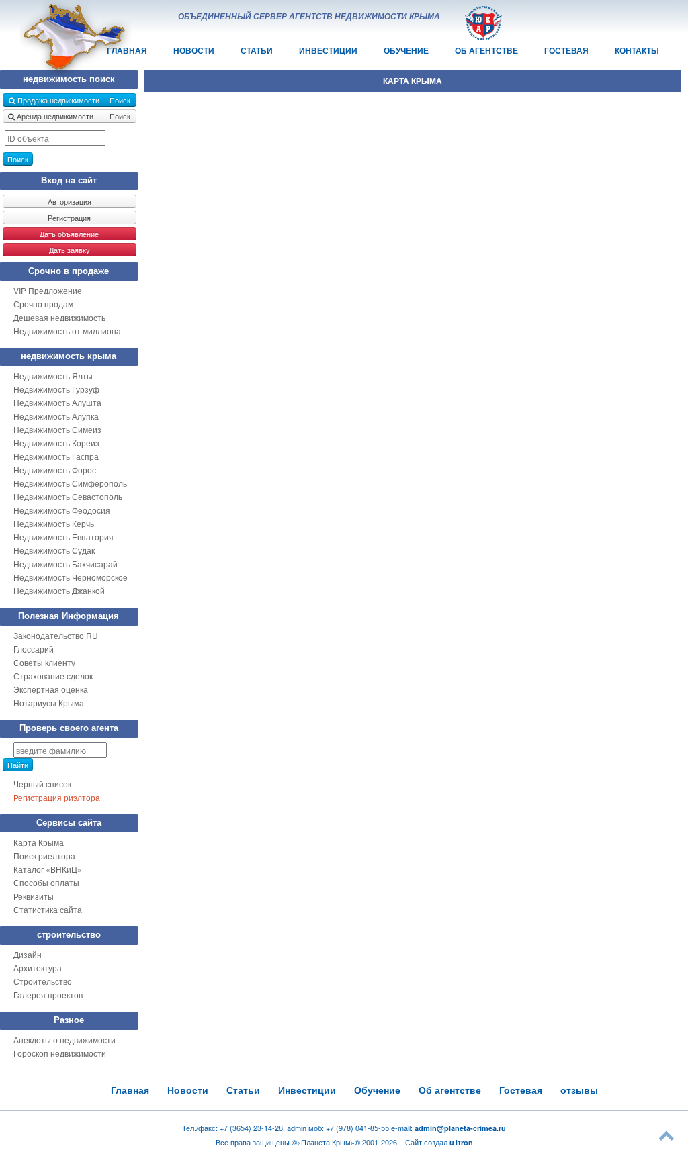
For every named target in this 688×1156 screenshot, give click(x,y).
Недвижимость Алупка (56, 416)
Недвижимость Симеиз (57, 429)
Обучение (406, 50)
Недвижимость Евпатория (63, 536)
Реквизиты (33, 896)
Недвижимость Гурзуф (56, 389)
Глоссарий (33, 649)
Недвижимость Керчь (53, 523)
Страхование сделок (53, 675)
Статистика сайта (47, 909)
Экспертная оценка (50, 689)
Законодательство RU (55, 635)
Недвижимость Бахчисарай (65, 563)
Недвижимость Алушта (57, 402)
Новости (193, 50)
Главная (130, 1090)
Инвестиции (328, 50)
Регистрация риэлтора (56, 797)
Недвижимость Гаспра (56, 456)
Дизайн (27, 954)
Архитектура (37, 967)
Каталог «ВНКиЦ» (47, 869)
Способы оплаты (46, 882)
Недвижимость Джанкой (59, 590)
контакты (637, 50)
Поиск (17, 159)
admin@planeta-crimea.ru (460, 1128)
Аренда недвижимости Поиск (72, 116)
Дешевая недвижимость (59, 317)
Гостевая (566, 50)
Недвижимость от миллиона (67, 330)
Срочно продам (43, 303)
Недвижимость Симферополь (70, 483)
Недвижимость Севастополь (67, 496)
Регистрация (69, 217)
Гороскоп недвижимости (59, 1053)
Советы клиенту (44, 662)
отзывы (579, 1090)
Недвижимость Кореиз (56, 442)
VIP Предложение (47, 290)
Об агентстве (486, 50)
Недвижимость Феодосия (61, 510)
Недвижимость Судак (54, 550)
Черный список (42, 783)
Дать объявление (69, 233)
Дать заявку (69, 249)
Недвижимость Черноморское (70, 577)
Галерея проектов (48, 994)
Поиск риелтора (44, 855)
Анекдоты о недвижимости (64, 1039)
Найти (17, 764)
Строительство (42, 981)
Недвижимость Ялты (53, 375)
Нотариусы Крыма (48, 702)
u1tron (461, 1142)
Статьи (257, 50)
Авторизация (69, 201)
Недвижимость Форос (54, 469)
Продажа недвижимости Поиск (72, 100)
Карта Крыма (38, 842)
